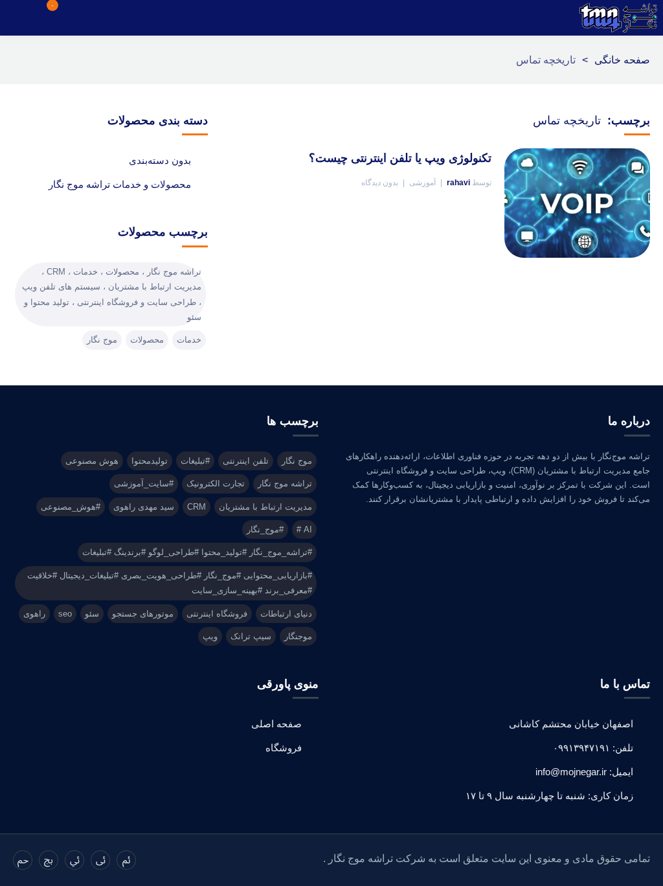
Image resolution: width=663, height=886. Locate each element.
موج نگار (102, 340)
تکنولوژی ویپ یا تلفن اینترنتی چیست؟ (400, 158)
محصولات (147, 340)
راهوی (34, 614)
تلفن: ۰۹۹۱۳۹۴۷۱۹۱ (593, 747)
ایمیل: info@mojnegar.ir (584, 771)
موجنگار (298, 636)
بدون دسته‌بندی (160, 160)
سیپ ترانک (250, 636)
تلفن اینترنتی (246, 461)
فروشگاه (283, 747)
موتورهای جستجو (143, 614)
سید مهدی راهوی (143, 507)
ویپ (210, 636)
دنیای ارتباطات (286, 614)
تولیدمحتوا (149, 461)
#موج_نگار (265, 529)
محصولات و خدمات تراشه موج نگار (120, 184)
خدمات (189, 340)
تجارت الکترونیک (215, 483)
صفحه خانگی (622, 59)
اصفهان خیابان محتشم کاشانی (571, 723)
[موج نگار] (618, 18)
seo (65, 614)
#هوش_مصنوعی (70, 507)
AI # (304, 529)
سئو (92, 614)
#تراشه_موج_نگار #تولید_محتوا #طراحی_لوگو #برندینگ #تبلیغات (197, 552)
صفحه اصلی (276, 723)
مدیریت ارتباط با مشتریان (265, 507)
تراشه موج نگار (285, 483)
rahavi (458, 182)
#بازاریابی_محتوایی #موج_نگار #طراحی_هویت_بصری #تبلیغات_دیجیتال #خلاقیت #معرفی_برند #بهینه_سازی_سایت (169, 583)
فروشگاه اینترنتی (216, 614)
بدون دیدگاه (379, 182)
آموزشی (422, 182)
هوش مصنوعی (91, 461)
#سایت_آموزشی (144, 483)
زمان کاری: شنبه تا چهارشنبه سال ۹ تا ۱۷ (549, 795)
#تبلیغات (195, 461)
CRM (196, 507)
